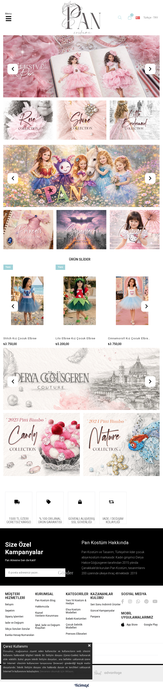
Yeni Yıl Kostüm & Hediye (76, 602)
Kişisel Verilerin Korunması (46, 614)
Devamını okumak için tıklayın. (57, 671)
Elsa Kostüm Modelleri (73, 611)
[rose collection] (28, 120)
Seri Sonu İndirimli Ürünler (105, 604)
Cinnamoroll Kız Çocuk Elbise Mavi (129, 338)
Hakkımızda (42, 606)
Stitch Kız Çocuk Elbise (20, 338)
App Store (132, 624)
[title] (81, 66)
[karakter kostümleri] (135, 230)
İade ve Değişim (14, 622)
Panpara (95, 616)
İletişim (9, 604)
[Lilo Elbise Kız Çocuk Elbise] (80, 301)
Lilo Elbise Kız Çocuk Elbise (75, 338)
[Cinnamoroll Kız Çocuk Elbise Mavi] (132, 301)
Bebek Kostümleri (76, 618)
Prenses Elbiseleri (76, 634)
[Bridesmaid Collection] (135, 120)
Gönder (61, 572)
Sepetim (10, 610)
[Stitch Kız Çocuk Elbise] (27, 301)
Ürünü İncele (38, 305)
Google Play (151, 624)
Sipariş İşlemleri (14, 616)
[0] (128, 17)
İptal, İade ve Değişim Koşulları (47, 627)
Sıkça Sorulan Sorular (17, 629)
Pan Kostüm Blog (45, 600)
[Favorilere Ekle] (27, 305)
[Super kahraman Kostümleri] (81, 230)
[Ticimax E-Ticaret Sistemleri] (81, 686)
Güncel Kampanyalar (102, 610)
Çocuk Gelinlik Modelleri (74, 626)
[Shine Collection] (81, 120)
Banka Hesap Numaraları (19, 635)
